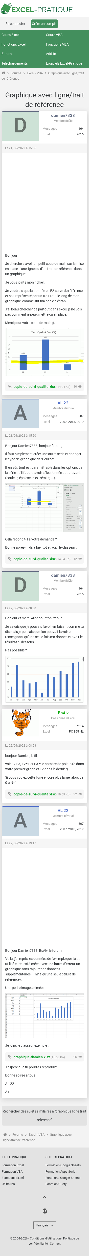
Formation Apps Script (60, 1171)
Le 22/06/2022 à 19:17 (20, 843)
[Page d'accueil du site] (3, 73)
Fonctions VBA (57, 44)
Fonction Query (56, 1184)
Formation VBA (12, 1171)
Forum (6, 54)
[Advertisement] (44, 200)
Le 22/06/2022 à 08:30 (20, 608)
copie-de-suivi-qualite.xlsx (35, 387)
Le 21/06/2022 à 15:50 (20, 435)
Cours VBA (54, 35)
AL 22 (63, 402)
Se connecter (15, 24)
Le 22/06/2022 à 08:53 (20, 745)
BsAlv (63, 712)
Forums (16, 73)
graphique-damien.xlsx (32, 1057)
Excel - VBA (35, 73)
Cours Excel (10, 35)
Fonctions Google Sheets (63, 1178)
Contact (55, 1243)
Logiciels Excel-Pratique (64, 63)
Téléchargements (14, 63)
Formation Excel (13, 1165)
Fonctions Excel (13, 44)
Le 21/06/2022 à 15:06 (20, 148)
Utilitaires (8, 1184)
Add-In (51, 54)
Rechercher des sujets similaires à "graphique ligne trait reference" (44, 1115)
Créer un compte (44, 24)
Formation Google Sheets (63, 1165)
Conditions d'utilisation (45, 1238)
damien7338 (63, 115)
